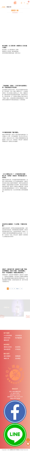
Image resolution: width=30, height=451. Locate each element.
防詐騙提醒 (18, 338)
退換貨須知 (7, 338)
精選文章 (6, 358)
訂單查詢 (17, 349)
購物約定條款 (8, 347)
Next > (17, 288)
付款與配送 (18, 335)
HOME (3, 7)
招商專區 (17, 358)
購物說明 (6, 340)
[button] (2, 314)
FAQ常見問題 (8, 335)
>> (21, 288)
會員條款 (17, 347)
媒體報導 (17, 356)
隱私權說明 (7, 349)
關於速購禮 (7, 356)
